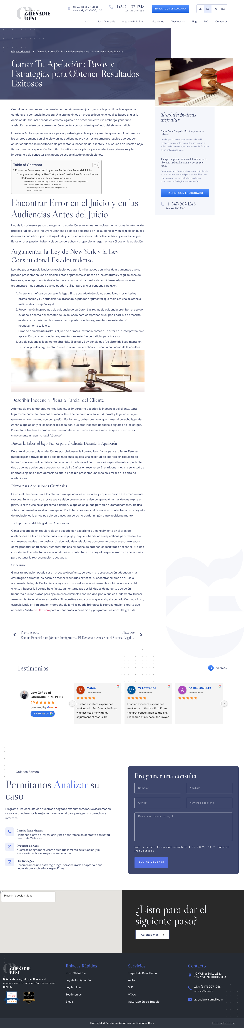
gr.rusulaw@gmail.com (208, 999)
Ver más (221, 668)
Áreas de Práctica (132, 21)
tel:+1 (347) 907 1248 (207, 987)
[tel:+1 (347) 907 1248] (190, 988)
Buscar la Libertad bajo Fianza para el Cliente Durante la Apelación (58, 181)
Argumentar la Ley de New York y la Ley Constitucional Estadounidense (59, 174)
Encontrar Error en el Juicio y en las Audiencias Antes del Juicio (53, 170)
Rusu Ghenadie (106, 21)
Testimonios (178, 21)
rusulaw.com (41, 610)
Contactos (221, 21)
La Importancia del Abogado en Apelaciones (49, 188)
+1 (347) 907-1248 (130, 6)
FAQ (206, 21)
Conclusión (37, 191)
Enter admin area (223, 1023)
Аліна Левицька (200, 688)
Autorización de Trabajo (144, 1002)
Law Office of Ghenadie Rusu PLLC (47, 695)
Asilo (131, 980)
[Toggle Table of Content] (94, 165)
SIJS (130, 987)
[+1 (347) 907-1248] (111, 7)
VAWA (132, 994)
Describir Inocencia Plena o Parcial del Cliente (48, 178)
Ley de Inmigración (78, 980)
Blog (194, 21)
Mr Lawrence (147, 688)
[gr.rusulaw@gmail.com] (190, 999)
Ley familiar (73, 987)
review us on (41, 713)
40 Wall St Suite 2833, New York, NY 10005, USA (210, 975)
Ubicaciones (157, 21)
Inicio (87, 21)
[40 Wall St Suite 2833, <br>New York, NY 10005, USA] (190, 975)
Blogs (69, 1002)
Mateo (91, 688)
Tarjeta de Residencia (142, 973)
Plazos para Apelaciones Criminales (45, 184)
